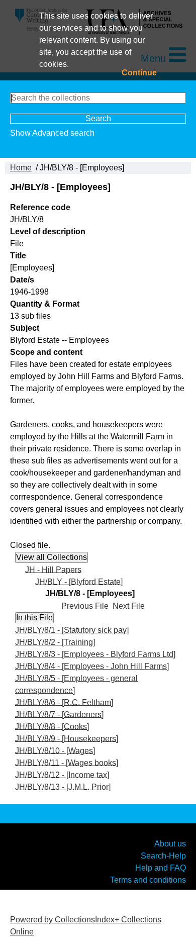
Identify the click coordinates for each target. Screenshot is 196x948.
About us (170, 843)
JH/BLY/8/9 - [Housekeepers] (66, 738)
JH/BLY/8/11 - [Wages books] (66, 762)
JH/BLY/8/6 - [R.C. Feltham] (64, 702)
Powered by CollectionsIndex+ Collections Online (85, 925)
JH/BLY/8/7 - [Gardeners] (59, 714)
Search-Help (163, 855)
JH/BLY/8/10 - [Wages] (55, 750)
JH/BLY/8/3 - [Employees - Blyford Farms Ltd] (95, 653)
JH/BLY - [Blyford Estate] (79, 581)
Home (21, 167)
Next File (129, 605)
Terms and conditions (148, 879)
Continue (139, 72)
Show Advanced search (52, 133)
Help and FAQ (160, 867)
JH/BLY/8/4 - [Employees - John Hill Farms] (92, 665)
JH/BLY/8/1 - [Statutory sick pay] (72, 629)
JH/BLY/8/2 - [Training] (55, 641)
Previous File (85, 605)
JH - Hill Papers (53, 569)
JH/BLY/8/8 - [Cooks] (52, 726)
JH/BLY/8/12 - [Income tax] (62, 774)
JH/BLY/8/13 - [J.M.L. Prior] (63, 786)
